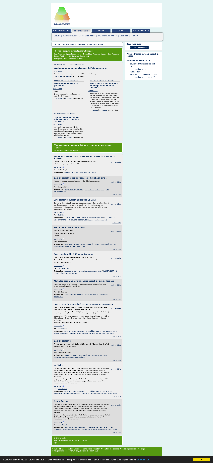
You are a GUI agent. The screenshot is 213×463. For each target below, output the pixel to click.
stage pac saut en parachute (74, 331)
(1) (142, 77)
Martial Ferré (62, 328)
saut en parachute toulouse (88, 172)
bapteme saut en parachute (98, 220)
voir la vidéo (57, 71)
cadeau (101, 31)
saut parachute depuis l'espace (74, 190)
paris (121, 31)
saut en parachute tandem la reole (75, 244)
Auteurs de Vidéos (87, 36)
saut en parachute (61, 31)
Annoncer (124, 36)
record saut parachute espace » (66, 80)
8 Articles (104, 110)
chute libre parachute (75, 246)
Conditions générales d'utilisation (87, 449)
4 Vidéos (59, 98)
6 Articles (68, 98)
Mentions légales (66, 449)
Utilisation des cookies (110, 449)
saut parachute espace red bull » (102, 80)
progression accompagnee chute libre (81, 333)
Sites (76, 36)
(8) (139, 70)
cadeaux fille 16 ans (141, 31)
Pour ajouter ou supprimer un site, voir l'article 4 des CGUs (75, 451)
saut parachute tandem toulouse (74, 271)
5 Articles (68, 137)
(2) (142, 65)
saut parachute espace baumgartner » (69, 64)
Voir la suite (58, 167)
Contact (134, 36)
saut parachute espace (71, 172)
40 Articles (67, 150)
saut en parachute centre (105, 333)
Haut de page (117, 194)
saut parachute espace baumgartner (94, 189)
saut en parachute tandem (76, 217)
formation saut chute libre (89, 393)
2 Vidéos (95, 110)
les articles (69, 58)
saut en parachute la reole (99, 355)
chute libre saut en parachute (74, 220)
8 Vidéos (59, 76)
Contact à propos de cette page (132, 449)
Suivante (77, 440)
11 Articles (68, 76)
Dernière (84, 440)
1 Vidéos (59, 137)
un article (112, 36)
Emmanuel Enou (63, 268)
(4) (143, 74)
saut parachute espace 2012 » (65, 114)
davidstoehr (62, 215)
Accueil (57, 36)
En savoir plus (143, 460)
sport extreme (81, 31)
